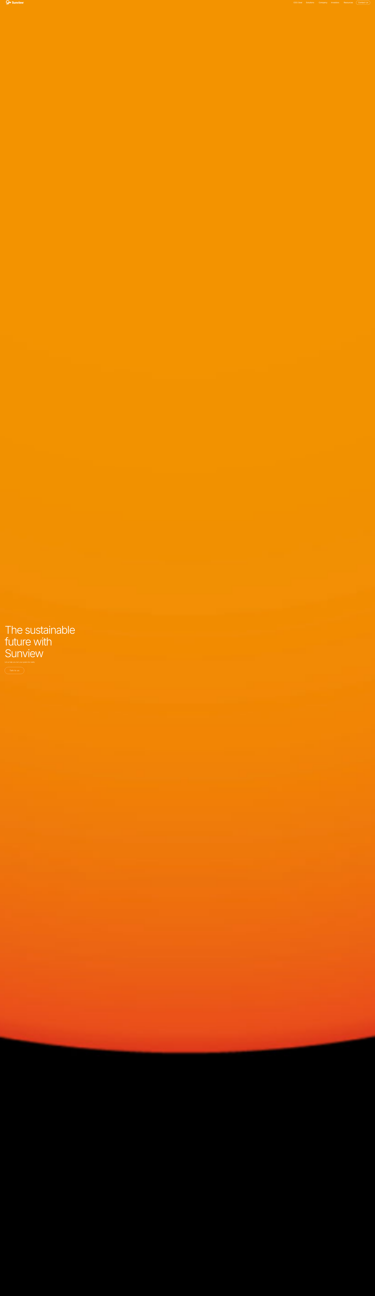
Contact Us (363, 2)
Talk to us (14, 670)
